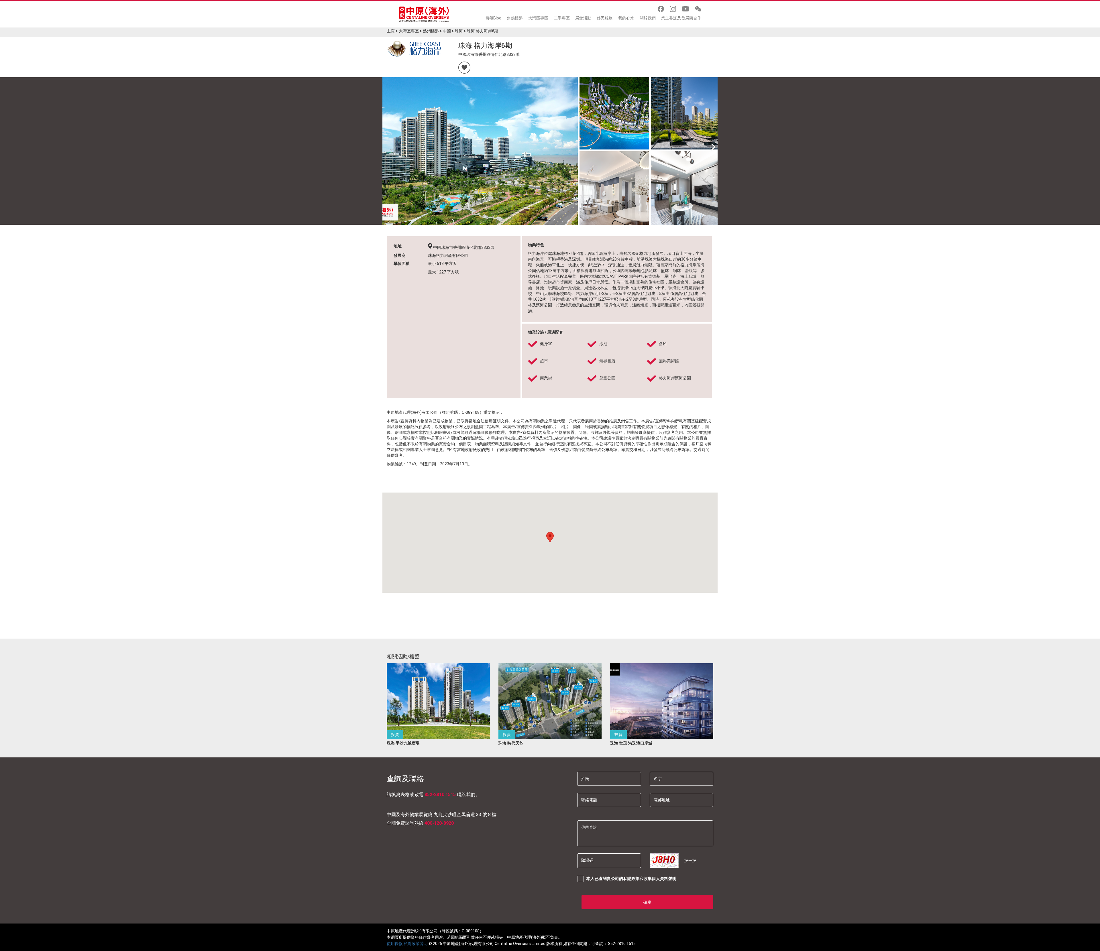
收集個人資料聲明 (660, 878)
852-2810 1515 (440, 794)
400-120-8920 (439, 823)
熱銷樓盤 (431, 31)
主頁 (391, 31)
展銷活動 (583, 18)
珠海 (459, 31)
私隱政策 (631, 878)
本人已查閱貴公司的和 (631, 878)
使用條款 (395, 943)
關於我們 (648, 18)
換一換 (690, 860)
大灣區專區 (538, 18)
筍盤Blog (493, 18)
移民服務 (605, 18)
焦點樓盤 (515, 18)
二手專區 (562, 18)
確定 (647, 902)
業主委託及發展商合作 (681, 18)
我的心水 (626, 18)
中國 (447, 31)
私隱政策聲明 (416, 943)
